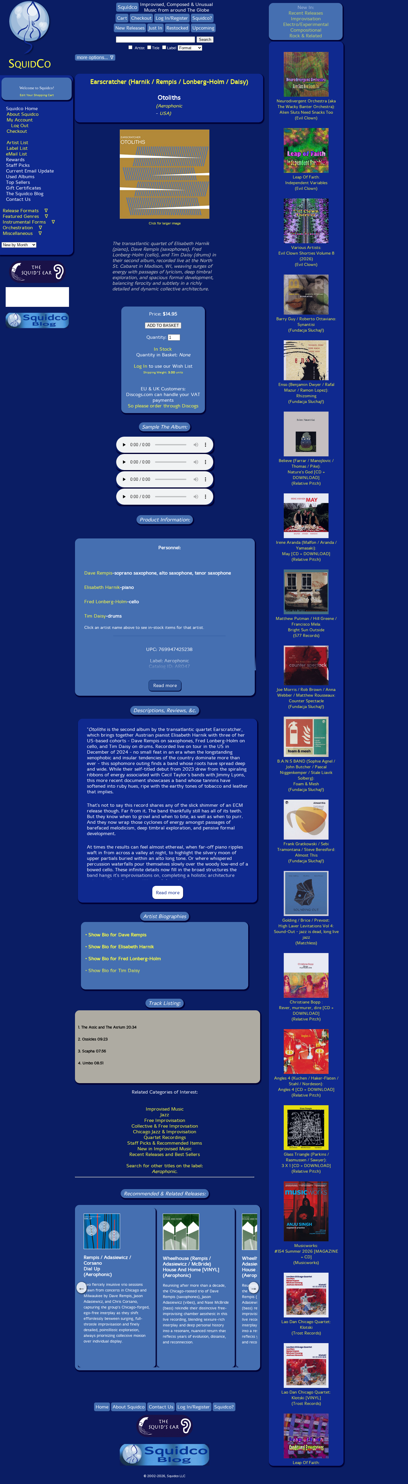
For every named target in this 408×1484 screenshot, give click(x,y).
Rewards (15, 159)
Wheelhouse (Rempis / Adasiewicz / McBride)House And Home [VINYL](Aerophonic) (191, 1266)
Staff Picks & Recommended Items (164, 1143)
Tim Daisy (95, 616)
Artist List (17, 142)
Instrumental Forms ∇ (29, 222)
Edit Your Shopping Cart (37, 95)
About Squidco (23, 114)
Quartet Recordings (165, 1137)
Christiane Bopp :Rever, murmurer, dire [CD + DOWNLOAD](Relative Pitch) (306, 1011)
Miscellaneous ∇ (22, 233)
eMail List (16, 154)
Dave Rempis (98, 573)
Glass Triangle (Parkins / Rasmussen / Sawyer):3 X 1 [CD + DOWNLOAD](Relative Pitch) (306, 1163)
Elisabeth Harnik (102, 587)
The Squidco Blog (24, 193)
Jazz (164, 1114)
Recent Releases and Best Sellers (164, 1154)
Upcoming (203, 28)
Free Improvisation (164, 1120)
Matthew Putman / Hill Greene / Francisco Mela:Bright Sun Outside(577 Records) (306, 627)
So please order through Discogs (163, 406)
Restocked (177, 28)
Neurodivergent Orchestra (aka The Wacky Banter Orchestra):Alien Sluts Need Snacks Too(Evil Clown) (306, 109)
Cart (122, 18)
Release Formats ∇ (25, 210)
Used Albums (20, 176)
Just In (155, 28)
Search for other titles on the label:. (164, 1168)
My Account (20, 120)
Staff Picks (18, 165)
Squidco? (202, 18)
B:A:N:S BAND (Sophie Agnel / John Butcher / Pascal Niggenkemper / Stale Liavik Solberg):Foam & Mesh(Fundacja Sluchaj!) (306, 775)
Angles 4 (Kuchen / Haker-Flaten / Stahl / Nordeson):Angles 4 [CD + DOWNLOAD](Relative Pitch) (306, 1087)
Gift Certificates (23, 188)
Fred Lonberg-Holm (105, 601)
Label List (17, 148)
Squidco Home (22, 108)
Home (102, 1407)
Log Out (19, 125)
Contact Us (17, 199)
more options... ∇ (95, 57)
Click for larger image (165, 223)
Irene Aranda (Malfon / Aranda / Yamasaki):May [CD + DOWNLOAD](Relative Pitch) (306, 551)
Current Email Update (29, 171)
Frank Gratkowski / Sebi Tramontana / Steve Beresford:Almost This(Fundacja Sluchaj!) (306, 852)
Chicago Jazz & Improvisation (164, 1131)
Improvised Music (165, 1109)
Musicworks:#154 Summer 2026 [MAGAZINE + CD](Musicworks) (306, 1254)
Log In (140, 366)
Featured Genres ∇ (25, 216)
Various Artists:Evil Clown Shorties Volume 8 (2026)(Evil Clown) (306, 256)
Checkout (17, 131)
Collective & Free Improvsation (164, 1126)
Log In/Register (172, 18)
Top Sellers (18, 182)
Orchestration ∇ (22, 227)
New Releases (130, 28)
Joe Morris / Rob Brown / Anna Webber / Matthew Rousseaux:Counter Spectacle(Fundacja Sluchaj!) (306, 698)
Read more (165, 685)
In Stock (163, 349)
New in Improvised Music (164, 1149)
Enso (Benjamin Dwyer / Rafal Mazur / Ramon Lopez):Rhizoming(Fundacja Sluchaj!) (306, 393)
